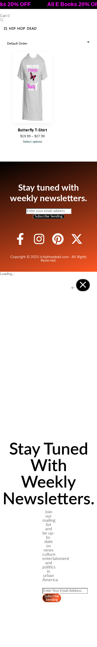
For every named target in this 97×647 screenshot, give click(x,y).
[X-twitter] (77, 239)
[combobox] (19, 43)
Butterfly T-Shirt (32, 130)
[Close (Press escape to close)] (83, 285)
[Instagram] (39, 239)
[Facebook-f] (20, 239)
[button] (2, 20)
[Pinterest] (58, 239)
